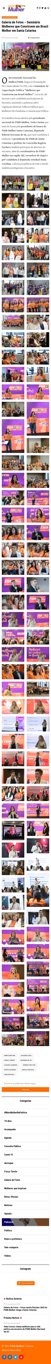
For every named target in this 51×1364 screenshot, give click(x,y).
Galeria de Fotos (10, 17)
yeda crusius (9, 1074)
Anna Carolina (9, 1055)
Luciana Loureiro (10, 1065)
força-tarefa (9, 1060)
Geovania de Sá (26, 1060)
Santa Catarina (10, 1069)
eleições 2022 (26, 1055)
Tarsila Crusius (28, 1069)
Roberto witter (29, 1065)
